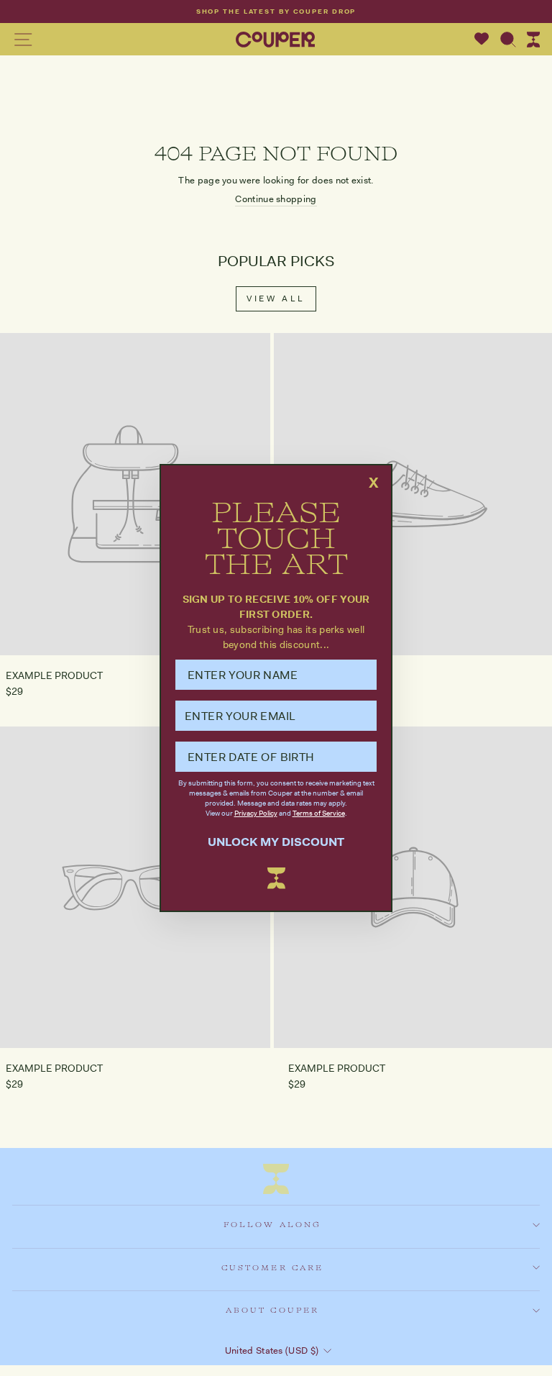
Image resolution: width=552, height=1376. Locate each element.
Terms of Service (319, 813)
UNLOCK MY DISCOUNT (276, 841)
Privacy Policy (255, 813)
